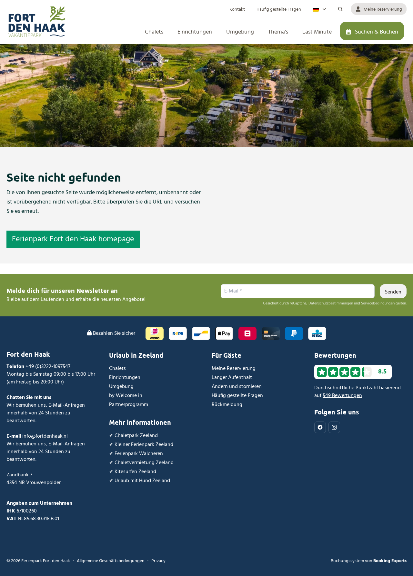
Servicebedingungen (378, 303)
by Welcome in (125, 396)
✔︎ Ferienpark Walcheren (136, 454)
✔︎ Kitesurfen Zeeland (132, 472)
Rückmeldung (227, 405)
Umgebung (121, 387)
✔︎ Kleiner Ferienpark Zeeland (141, 445)
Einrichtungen (124, 378)
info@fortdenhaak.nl (45, 436)
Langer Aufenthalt (232, 378)
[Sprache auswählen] (319, 9)
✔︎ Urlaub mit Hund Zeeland (139, 481)
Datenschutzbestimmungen (330, 303)
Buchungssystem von (369, 561)
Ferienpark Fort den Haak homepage (73, 239)
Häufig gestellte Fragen (237, 396)
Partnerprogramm (128, 405)
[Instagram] (334, 427)
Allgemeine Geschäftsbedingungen (111, 561)
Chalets (117, 368)
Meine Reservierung (234, 368)
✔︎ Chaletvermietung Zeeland (141, 463)
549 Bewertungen (342, 396)
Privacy (158, 561)
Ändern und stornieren (237, 387)
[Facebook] (320, 427)
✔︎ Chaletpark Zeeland (133, 436)
